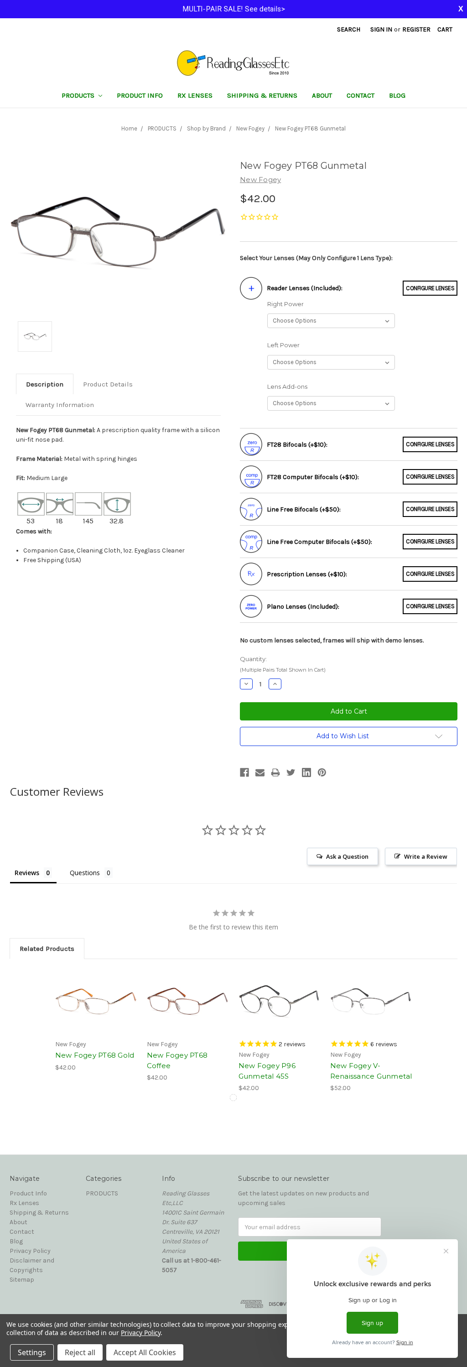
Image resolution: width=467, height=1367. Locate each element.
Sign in (381, 29)
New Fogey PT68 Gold (95, 1055)
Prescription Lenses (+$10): (307, 574)
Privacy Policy (30, 1251)
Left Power (283, 345)
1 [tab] (233, 1097)
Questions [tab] (85, 872)
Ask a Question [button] (347, 856)
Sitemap (22, 1280)
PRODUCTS (79, 95)
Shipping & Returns (262, 95)
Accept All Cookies (145, 1352)
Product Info (140, 95)
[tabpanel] (96, 1020)
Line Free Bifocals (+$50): (304, 509)
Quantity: (283, 664)
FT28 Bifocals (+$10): (297, 445)
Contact (360, 95)
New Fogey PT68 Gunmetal (310, 128)
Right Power (285, 304)
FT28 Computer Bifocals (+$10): (313, 477)
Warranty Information (60, 405)
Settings (32, 1352)
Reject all (80, 1352)
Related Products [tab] (47, 948)
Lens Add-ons (287, 386)
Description (44, 384)
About (322, 95)
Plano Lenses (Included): (303, 606)
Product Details (108, 384)
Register (416, 29)
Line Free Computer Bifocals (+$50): (319, 542)
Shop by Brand (206, 128)
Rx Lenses (195, 95)
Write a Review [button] (425, 856)
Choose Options (96, 1001)
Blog (397, 95)
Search (348, 29)
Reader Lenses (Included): (304, 288)
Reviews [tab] (27, 872)
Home (129, 128)
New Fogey (250, 128)
